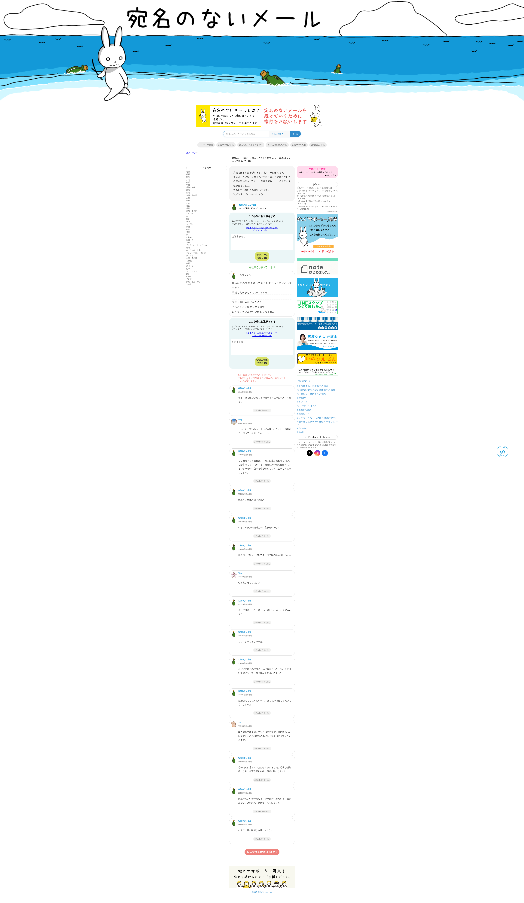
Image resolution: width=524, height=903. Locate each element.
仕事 (188, 200)
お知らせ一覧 (332, 211)
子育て (189, 279)
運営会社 (300, 432)
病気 (188, 229)
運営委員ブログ (303, 414)
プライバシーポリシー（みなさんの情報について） (317, 418)
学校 (188, 185)
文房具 (189, 284)
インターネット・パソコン (197, 245)
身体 (188, 232)
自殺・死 (189, 240)
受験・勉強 (190, 187)
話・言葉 (189, 256)
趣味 (188, 242)
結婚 (188, 174)
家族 (188, 177)
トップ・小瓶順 (206, 145)
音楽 (188, 248)
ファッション (191, 271)
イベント (189, 214)
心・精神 (189, 224)
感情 (188, 221)
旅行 (188, 274)
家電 (188, 263)
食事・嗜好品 (191, 195)
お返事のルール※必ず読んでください (262, 228)
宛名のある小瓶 (318, 145)
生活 (188, 193)
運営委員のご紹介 (304, 410)
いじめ (189, 237)
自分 (188, 216)
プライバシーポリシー (262, 230)
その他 (189, 261)
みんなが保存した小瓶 (277, 145)
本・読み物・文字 (193, 250)
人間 (188, 180)
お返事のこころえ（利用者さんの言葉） (313, 386)
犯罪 (188, 269)
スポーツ (189, 266)
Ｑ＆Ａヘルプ (302, 402)
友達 (188, 182)
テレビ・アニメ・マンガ (196, 253)
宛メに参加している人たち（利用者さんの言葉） (316, 390)
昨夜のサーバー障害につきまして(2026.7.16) (314, 188)
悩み (188, 219)
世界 (188, 208)
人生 (188, 198)
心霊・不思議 (191, 258)
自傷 (188, 227)
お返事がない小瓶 (226, 145)
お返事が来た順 (299, 145)
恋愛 (188, 172)
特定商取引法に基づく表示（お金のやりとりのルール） (317, 423)
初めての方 (301, 398)
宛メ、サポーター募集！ (306, 406)
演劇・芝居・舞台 (193, 282)
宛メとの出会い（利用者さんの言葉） (312, 394)
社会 (188, 206)
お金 (188, 203)
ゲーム (189, 276)
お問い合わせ (302, 428)
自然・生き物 (191, 211)
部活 (188, 190)
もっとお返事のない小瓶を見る (262, 852)
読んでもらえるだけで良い (250, 145)
